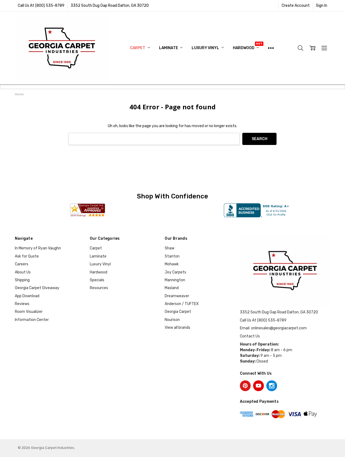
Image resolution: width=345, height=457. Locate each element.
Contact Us (250, 336)
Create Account (296, 5)
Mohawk (172, 264)
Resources (99, 288)
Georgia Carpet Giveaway (37, 288)
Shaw (169, 248)
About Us (23, 272)
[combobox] (154, 139)
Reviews (22, 304)
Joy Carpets (175, 272)
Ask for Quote (27, 256)
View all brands (177, 327)
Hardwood (244, 48)
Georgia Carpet (178, 311)
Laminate (169, 48)
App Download (27, 296)
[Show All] (270, 48)
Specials (97, 280)
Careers (21, 264)
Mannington (175, 280)
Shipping (22, 280)
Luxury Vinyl (206, 48)
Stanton (172, 256)
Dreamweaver (177, 296)
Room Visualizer (29, 311)
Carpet (138, 48)
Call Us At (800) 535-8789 (41, 5)
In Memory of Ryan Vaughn (38, 248)
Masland (172, 288)
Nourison (172, 319)
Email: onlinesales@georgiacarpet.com (273, 328)
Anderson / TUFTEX (182, 304)
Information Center (32, 319)
